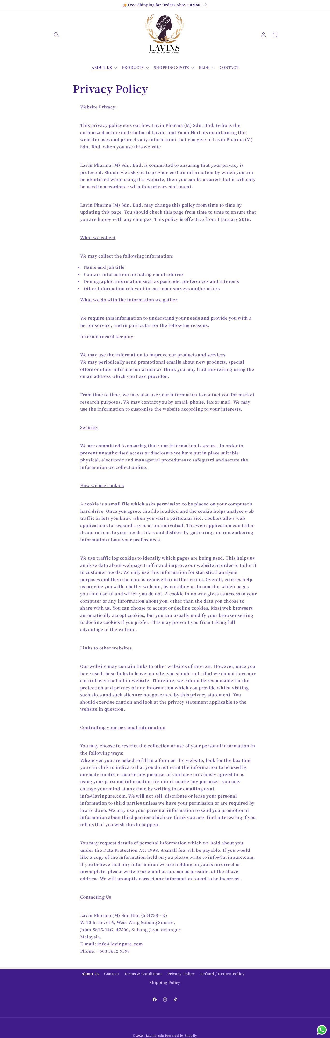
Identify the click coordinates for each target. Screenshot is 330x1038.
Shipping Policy (165, 982)
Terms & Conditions (143, 973)
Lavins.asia (155, 1035)
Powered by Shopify (181, 1035)
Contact (111, 973)
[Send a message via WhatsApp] (322, 1030)
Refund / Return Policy (222, 973)
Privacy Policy (181, 973)
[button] (56, 34)
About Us (90, 973)
